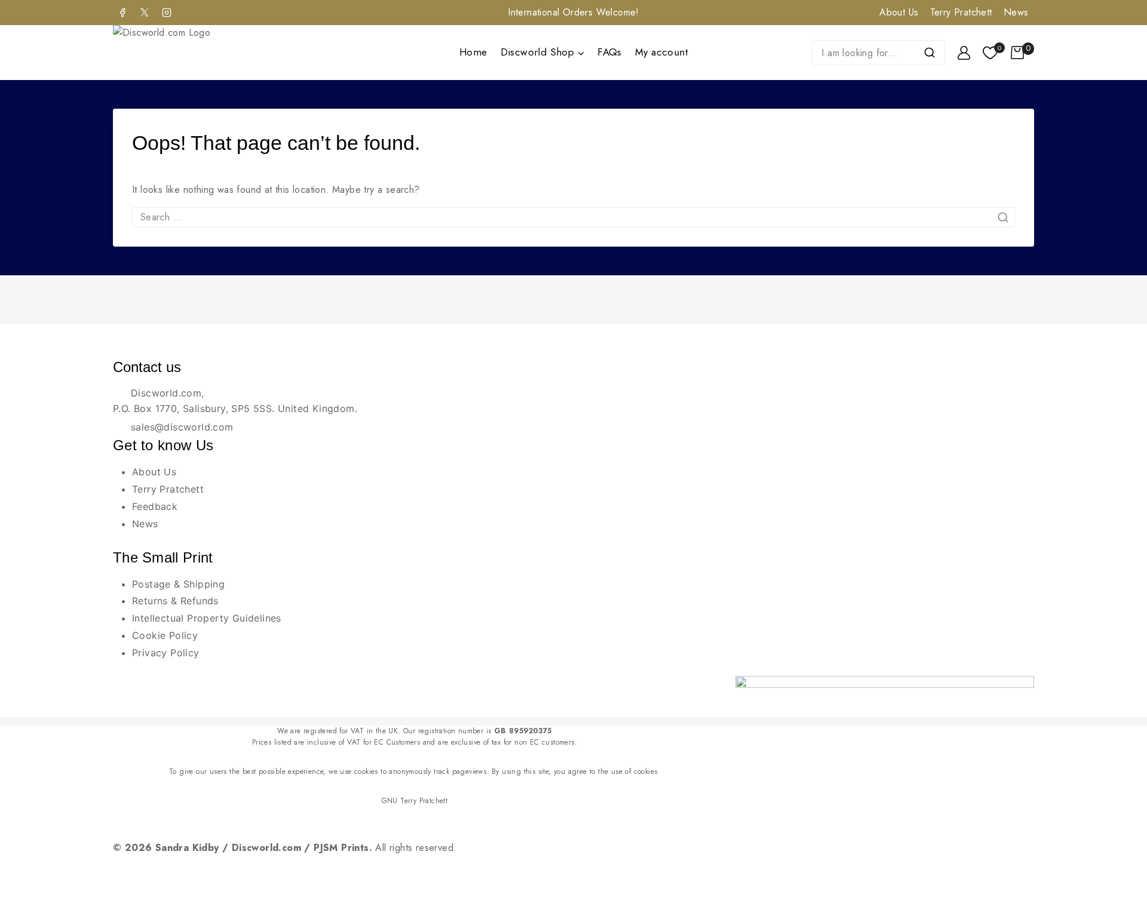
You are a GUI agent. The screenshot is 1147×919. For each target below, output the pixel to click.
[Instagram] (166, 12)
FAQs (609, 52)
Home (473, 52)
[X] (144, 12)
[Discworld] (177, 53)
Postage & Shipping (178, 584)
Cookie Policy (165, 635)
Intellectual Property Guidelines (206, 618)
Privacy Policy (166, 653)
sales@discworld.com (182, 427)
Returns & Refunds (175, 601)
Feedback (154, 506)
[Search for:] (573, 217)
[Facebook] (122, 12)
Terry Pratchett (961, 12)
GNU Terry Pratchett (415, 800)
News (1016, 12)
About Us (898, 12)
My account (661, 52)
